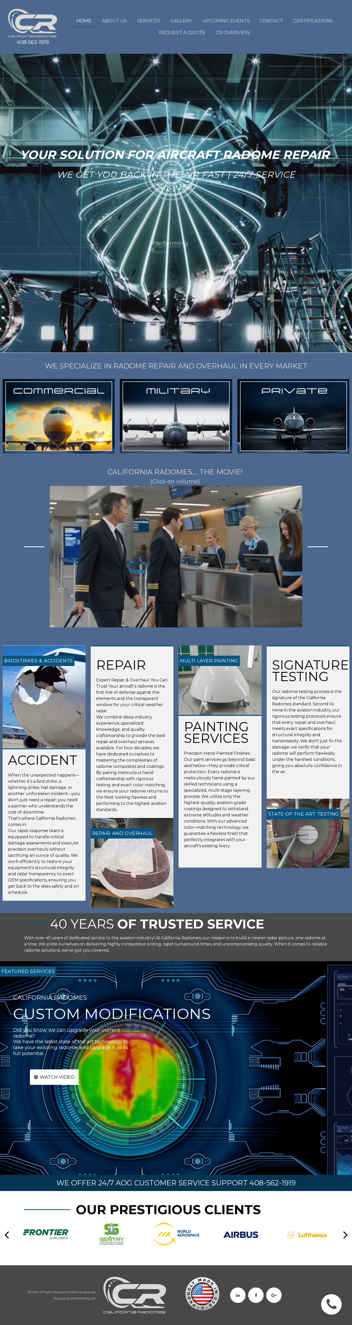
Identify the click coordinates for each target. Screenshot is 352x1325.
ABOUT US (114, 21)
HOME (84, 21)
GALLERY (181, 21)
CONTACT (271, 21)
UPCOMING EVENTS (225, 21)
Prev (6, 1234)
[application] (176, 556)
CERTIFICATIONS (313, 21)
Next (345, 1234)
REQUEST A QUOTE (182, 32)
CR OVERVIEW (233, 32)
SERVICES (148, 21)
